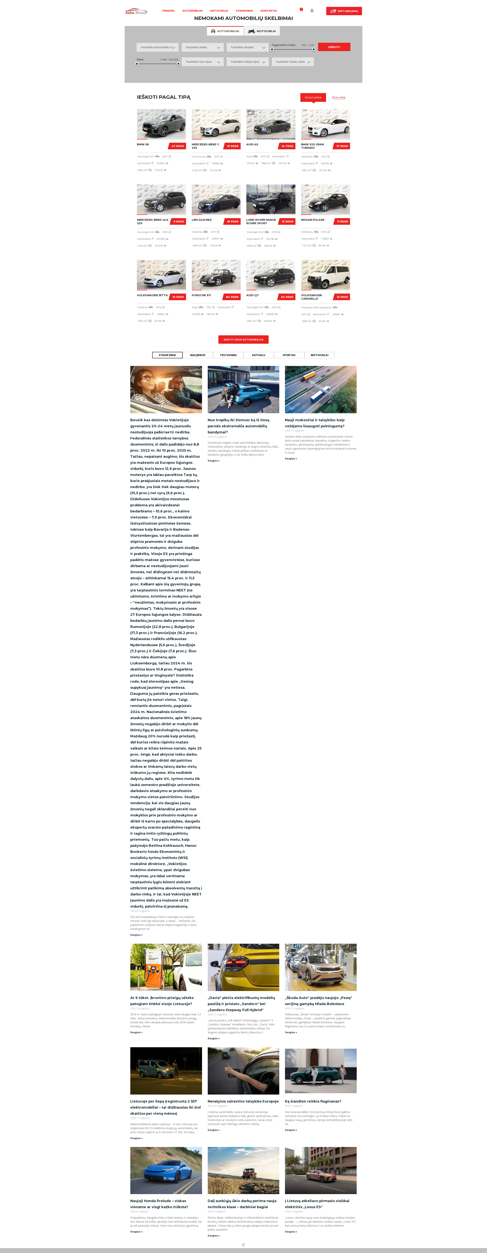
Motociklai (219, 10)
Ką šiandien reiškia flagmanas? (313, 1101)
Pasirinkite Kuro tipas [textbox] (199, 61)
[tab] (313, 97)
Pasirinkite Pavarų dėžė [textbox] (290, 61)
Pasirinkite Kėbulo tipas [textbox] (245, 61)
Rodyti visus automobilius (243, 339)
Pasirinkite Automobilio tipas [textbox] (158, 47)
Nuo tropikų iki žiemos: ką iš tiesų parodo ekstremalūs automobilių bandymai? (238, 426)
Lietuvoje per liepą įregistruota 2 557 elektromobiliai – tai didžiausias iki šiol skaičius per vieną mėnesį (165, 1107)
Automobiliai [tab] (228, 31)
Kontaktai (269, 10)
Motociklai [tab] (266, 31)
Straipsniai (244, 10)
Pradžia (168, 10)
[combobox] (158, 47)
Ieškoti (334, 47)
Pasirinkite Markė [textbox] (196, 47)
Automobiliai (192, 10)
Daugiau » (136, 934)
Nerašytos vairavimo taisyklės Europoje (243, 1101)
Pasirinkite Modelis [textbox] (242, 47)
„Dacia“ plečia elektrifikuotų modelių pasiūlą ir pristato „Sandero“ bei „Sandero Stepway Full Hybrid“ (241, 1004)
